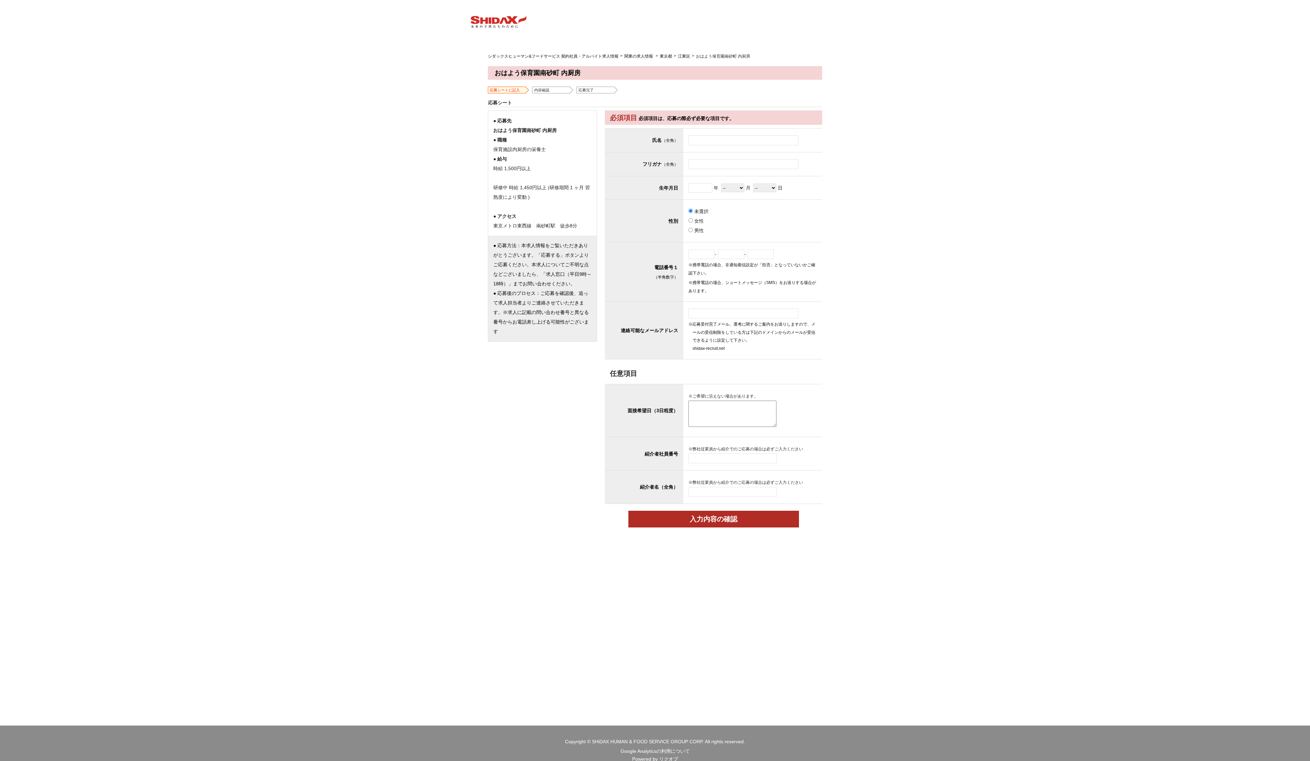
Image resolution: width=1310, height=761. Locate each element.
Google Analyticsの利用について (655, 751)
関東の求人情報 (638, 56)
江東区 (684, 56)
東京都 (666, 56)
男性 (698, 230)
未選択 (701, 211)
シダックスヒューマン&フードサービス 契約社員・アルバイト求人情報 (553, 56)
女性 (698, 221)
